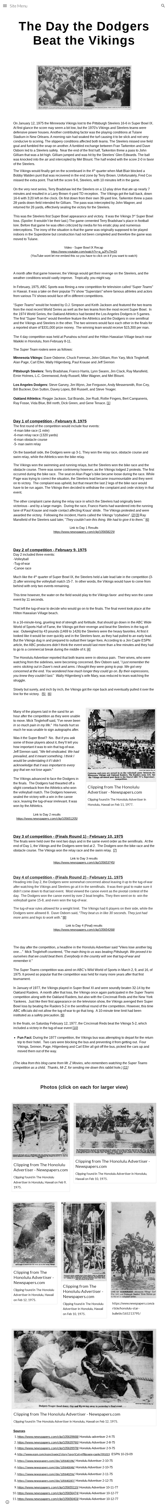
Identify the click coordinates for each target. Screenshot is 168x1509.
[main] (84, 33)
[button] (5, 5)
